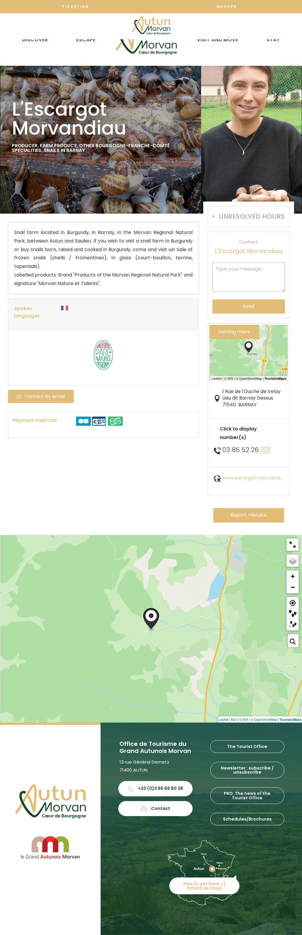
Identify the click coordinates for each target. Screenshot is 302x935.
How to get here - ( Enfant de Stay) (204, 886)
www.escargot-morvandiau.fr (256, 477)
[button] (35, 40)
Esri (234, 719)
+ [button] (293, 576)
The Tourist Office (247, 746)
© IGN (243, 719)
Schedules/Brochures (247, 819)
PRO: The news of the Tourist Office (247, 795)
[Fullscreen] (292, 544)
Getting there (234, 331)
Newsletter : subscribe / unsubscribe (247, 770)
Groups (226, 6)
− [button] (293, 587)
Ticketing (75, 6)
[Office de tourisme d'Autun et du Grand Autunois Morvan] (146, 40)
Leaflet (223, 719)
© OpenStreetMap (264, 719)
